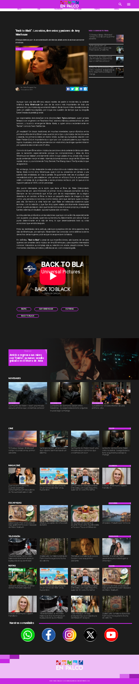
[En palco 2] (69, 8)
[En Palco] (120, 6)
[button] (24, 309)
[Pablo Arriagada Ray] (17, 90)
